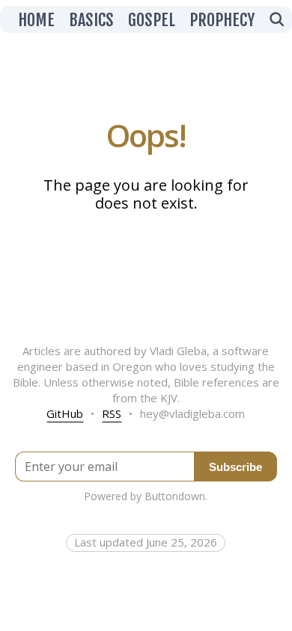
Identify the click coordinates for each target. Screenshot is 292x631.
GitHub (64, 413)
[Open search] (276, 19)
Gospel (151, 20)
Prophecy (222, 20)
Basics (91, 20)
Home (36, 20)
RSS (111, 413)
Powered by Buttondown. (145, 496)
